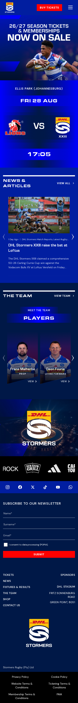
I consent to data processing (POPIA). (28, 544)
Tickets (8, 575)
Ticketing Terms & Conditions (59, 685)
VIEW (31, 381)
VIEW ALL (63, 183)
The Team (9, 593)
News (7, 581)
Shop (6, 599)
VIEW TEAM (62, 295)
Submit (39, 554)
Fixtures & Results (16, 587)
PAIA (59, 694)
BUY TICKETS (49, 7)
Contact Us (11, 605)
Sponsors (68, 575)
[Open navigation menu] (70, 8)
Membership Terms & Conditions (22, 696)
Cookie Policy (59, 677)
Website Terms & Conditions (21, 685)
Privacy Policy (20, 677)
